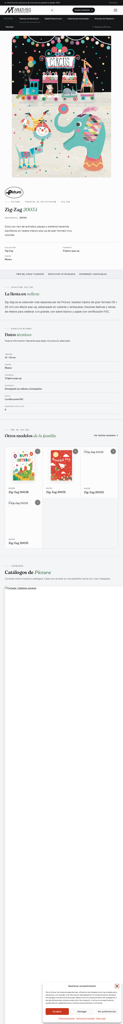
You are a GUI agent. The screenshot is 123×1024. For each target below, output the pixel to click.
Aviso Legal (101, 1018)
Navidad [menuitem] (10, 27)
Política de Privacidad (85, 1018)
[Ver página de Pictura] (61, 192)
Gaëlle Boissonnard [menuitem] (54, 18)
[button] (117, 986)
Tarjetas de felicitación (40, 202)
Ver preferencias (107, 1011)
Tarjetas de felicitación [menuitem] (29, 18)
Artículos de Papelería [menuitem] (104, 18)
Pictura (15, 202)
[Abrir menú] (115, 10)
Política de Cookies (67, 1018)
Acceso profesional (82, 10)
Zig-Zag (65, 202)
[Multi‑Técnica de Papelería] (18, 10)
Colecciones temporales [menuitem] (79, 18)
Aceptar (57, 1011)
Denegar (82, 1011)
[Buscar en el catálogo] (52, 10)
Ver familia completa (105, 435)
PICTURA (8, 18)
